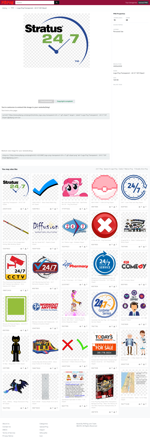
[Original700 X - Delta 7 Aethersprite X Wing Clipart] (134, 225)
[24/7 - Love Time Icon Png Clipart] (134, 187)
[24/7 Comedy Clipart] (134, 265)
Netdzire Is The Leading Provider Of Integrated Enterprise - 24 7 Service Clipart (103, 280)
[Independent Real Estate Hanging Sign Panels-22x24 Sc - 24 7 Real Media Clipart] (104, 345)
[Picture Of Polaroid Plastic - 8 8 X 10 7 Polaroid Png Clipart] (16, 309)
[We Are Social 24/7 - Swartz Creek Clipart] (45, 227)
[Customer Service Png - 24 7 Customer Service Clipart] (104, 305)
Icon (41, 436)
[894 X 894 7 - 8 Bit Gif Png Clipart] (104, 187)
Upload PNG (143, 3)
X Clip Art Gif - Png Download (101, 240)
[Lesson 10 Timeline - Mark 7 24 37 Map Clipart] (134, 382)
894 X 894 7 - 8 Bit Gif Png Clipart (102, 202)
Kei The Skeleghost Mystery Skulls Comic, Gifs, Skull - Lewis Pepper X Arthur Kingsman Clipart (73, 320)
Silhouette (43, 433)
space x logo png (110, 169)
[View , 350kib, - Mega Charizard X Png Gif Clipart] (16, 386)
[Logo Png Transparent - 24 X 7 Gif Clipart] (56, 40)
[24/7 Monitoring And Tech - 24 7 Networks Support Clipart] (45, 267)
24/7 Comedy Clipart (127, 280)
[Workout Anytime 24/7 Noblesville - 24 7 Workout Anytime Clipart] (45, 307)
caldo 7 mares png (126, 169)
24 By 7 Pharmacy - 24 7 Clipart (72, 280)
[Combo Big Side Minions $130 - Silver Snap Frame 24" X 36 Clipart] (45, 347)
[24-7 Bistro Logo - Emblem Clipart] (75, 227)
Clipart (42, 430)
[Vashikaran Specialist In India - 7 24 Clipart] (75, 384)
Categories (44, 424)
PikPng (4, 8)
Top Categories (131, 3)
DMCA (5, 430)
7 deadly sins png (141, 169)
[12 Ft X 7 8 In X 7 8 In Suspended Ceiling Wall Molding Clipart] (16, 227)
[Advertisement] (57, 84)
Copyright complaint (65, 101)
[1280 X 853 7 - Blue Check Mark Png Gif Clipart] (45, 187)
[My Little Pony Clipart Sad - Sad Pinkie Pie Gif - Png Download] (75, 187)
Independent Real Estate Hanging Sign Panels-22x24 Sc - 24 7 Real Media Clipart (104, 362)
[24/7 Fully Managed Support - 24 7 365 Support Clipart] (134, 303)
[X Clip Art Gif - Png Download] (104, 225)
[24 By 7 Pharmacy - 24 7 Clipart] (75, 265)
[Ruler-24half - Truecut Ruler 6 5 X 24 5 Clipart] (45, 386)
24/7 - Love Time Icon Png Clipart (132, 202)
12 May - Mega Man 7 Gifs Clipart (14, 364)
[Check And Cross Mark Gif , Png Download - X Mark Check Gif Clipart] (75, 345)
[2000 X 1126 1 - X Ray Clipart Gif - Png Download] (134, 343)
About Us (6, 424)
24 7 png (99, 169)
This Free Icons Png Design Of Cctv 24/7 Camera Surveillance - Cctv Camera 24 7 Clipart (14, 284)
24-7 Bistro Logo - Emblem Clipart (73, 242)
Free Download (46, 101)
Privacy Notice (8, 436)
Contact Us (7, 427)
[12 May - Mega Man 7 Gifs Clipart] (16, 348)
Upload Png (44, 427)
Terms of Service (9, 433)
